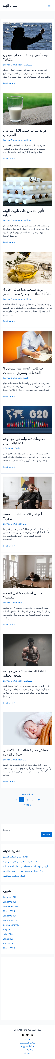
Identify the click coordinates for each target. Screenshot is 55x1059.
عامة (18, 448)
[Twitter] (27, 1035)
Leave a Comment (12, 65)
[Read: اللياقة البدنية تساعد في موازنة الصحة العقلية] (27, 650)
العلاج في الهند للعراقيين (14, 876)
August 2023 (9, 929)
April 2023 (8, 943)
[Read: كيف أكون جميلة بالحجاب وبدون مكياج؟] (27, 36)
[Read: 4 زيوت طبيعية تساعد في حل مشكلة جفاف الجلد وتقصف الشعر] (27, 268)
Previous (27, 794)
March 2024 (9, 911)
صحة (24, 524)
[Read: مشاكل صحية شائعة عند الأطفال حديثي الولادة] (27, 728)
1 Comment (8, 448)
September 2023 (11, 925)
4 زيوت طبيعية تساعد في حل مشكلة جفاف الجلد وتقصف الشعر (27, 291)
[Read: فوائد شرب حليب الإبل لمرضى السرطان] (27, 109)
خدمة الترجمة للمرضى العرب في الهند (20, 861)
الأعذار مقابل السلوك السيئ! (15, 857)
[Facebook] (23, 1035)
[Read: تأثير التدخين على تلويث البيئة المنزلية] (27, 187)
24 (39, 799)
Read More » (9, 83)
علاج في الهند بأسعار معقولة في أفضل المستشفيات (26, 866)
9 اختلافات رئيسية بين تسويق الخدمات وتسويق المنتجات (23, 370)
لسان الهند (10, 5)
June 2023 (8, 939)
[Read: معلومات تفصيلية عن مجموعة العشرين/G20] (27, 420)
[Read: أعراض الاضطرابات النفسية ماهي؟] (27, 492)
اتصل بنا (27, 1039)
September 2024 (11, 906)
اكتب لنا (27, 1053)
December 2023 (10, 920)
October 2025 (9, 897)
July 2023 (8, 934)
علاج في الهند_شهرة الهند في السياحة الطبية (23, 871)
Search (6, 830)
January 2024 (9, 916)
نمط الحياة (27, 65)
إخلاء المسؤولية (27, 1046)
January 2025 (9, 902)
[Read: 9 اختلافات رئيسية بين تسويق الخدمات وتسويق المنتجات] (27, 347)
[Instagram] (31, 1035)
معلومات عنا (27, 1049)
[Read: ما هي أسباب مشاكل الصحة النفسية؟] (27, 571)
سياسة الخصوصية (27, 1043)
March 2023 (9, 948)
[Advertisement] (27, 988)
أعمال (25, 378)
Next (27, 804)
